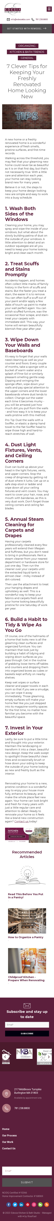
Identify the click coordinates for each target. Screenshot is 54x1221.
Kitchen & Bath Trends (27, 52)
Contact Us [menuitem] (8, 1148)
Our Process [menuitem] (9, 1135)
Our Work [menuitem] (7, 1141)
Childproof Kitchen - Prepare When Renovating (26, 979)
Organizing (27, 45)
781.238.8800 (41, 19)
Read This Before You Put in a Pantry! (25, 896)
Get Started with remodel (24, 28)
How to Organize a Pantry (25, 937)
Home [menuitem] (5, 1129)
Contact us (21, 821)
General (27, 58)
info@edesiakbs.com (20, 19)
